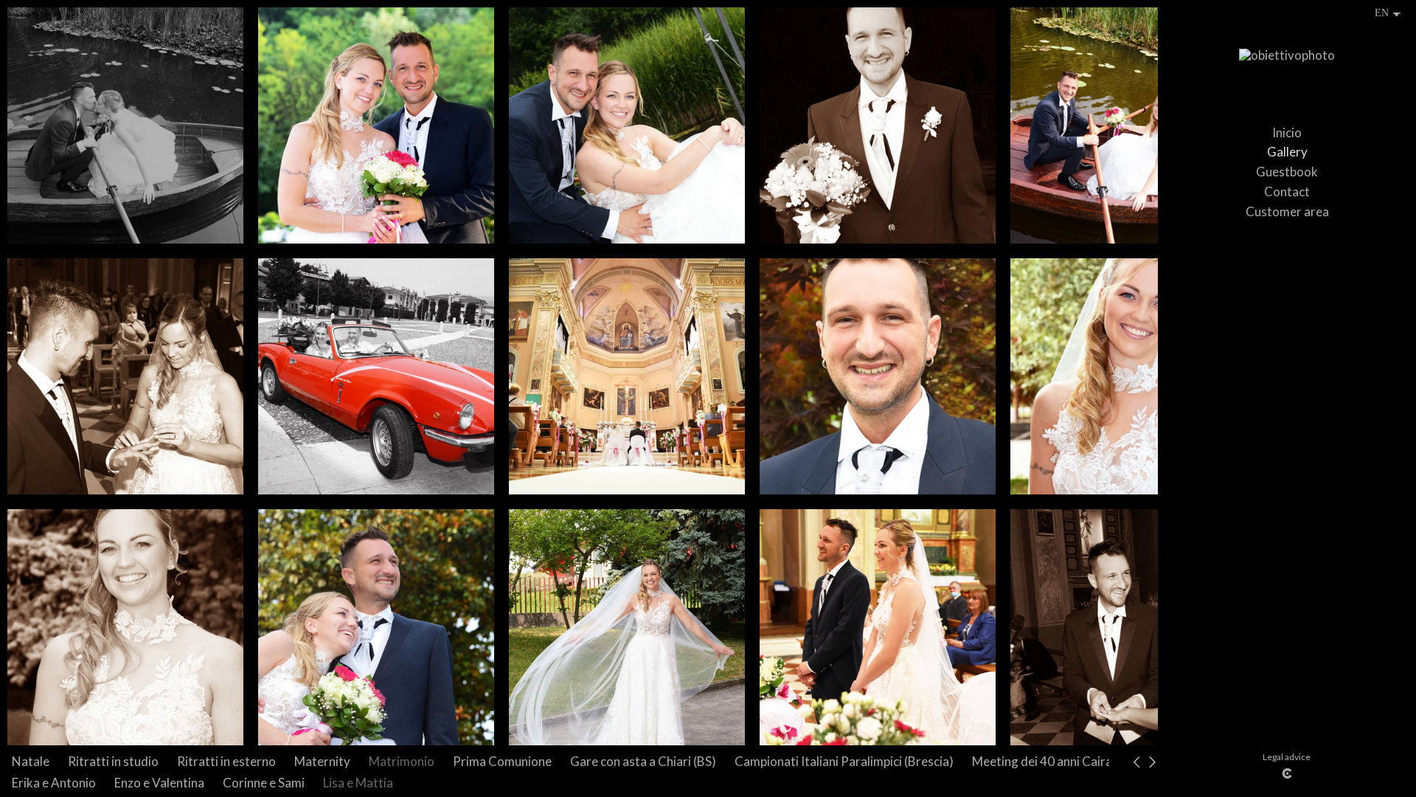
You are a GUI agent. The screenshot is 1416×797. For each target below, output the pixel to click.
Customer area (1287, 211)
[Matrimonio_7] (877, 376)
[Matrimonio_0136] (376, 627)
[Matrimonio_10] (627, 376)
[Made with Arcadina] (1286, 773)
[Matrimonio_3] (125, 627)
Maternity (322, 761)
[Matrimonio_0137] (376, 125)
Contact (1287, 191)
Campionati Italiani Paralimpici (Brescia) (844, 761)
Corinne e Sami (264, 782)
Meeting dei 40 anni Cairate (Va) (1060, 761)
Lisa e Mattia (358, 782)
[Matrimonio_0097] (376, 376)
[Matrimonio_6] (877, 125)
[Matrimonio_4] (627, 627)
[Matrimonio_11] (877, 627)
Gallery (1287, 151)
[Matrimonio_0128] (627, 125)
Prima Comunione (502, 761)
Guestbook (1287, 171)
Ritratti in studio (113, 761)
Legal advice (1287, 756)
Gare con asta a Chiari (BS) (643, 761)
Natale (30, 761)
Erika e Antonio (54, 782)
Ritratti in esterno (226, 761)
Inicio (1287, 132)
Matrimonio (401, 761)
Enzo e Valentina (159, 782)
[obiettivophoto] (1287, 62)
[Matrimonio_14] (125, 376)
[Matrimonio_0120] (125, 125)
